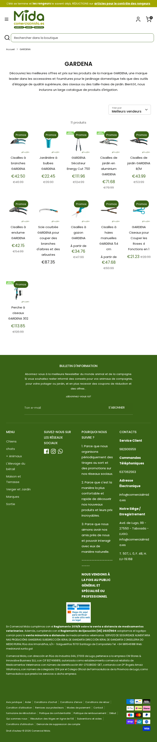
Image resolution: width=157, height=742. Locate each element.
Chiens (11, 441)
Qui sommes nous (16, 718)
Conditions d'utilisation (20, 724)
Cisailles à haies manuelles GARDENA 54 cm (108, 238)
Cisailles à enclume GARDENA (18, 232)
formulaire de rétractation (21, 713)
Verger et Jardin (18, 489)
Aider (28, 702)
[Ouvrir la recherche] (7, 37)
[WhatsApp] (60, 451)
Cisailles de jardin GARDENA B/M (138, 163)
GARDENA (25, 49)
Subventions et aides (89, 718)
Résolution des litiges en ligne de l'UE (52, 718)
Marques (12, 496)
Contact (98, 707)
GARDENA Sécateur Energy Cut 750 (78, 163)
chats (10, 449)
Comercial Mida (40, 730)
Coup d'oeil (18, 144)
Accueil (10, 49)
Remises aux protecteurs (49, 707)
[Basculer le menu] (6, 19)
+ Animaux (14, 456)
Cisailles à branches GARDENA (18, 163)
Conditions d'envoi (71, 702)
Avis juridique (14, 702)
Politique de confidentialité (55, 713)
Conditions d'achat (45, 702)
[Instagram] (53, 451)
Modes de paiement (78, 707)
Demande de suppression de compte (58, 724)
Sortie (10, 504)
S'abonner (117, 407)
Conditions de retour (97, 702)
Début (112, 713)
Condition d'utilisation (19, 707)
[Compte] (138, 18)
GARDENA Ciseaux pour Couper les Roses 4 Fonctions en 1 (138, 238)
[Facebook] (46, 451)
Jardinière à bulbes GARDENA (48, 163)
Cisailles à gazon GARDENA (78, 232)
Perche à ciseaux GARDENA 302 (18, 313)
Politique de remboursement (90, 713)
